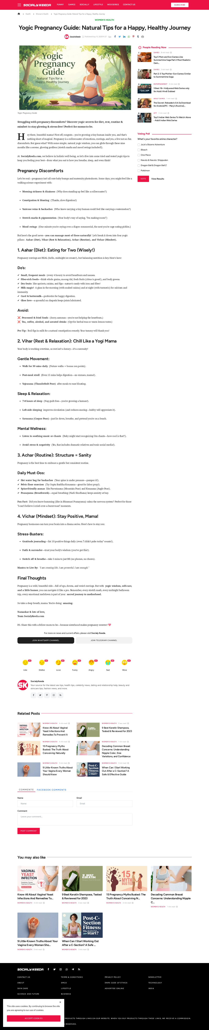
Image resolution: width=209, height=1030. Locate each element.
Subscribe (179, 5)
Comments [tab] (26, 789)
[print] (142, 36)
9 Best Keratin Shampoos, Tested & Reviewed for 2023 (117, 729)
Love (58, 670)
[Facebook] (115, 36)
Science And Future (28, 994)
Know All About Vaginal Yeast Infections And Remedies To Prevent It (55, 731)
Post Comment (29, 831)
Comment (22, 811)
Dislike (42, 670)
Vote (143, 179)
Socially (84, 4)
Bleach (144, 149)
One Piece (146, 155)
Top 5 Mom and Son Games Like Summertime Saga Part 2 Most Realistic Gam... (172, 60)
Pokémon (145, 170)
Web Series (113, 4)
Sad (108, 670)
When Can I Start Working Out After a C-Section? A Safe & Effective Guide (116, 771)
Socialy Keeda (98, 633)
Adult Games (159, 99)
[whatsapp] (129, 36)
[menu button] (20, 4)
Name (20, 798)
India (151, 988)
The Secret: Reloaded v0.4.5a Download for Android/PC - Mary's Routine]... (172, 104)
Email (79, 798)
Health (28, 14)
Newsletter (154, 977)
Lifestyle (98, 4)
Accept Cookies (34, 1018)
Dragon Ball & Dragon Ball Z (154, 165)
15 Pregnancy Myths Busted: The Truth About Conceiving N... (126, 896)
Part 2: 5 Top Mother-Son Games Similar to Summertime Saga (172, 75)
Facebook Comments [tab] (52, 790)
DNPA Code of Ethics (116, 983)
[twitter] (119, 36)
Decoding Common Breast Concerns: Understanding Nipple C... (171, 898)
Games (71, 4)
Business (66, 994)
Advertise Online (114, 988)
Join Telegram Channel (104, 640)
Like (25, 670)
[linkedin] (124, 36)
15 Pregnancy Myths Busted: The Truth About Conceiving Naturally (56, 749)
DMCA (64, 983)
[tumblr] (138, 36)
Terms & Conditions (72, 977)
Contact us (129, 4)
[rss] (79, 969)
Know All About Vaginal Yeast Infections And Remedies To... (35, 896)
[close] (60, 1002)
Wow (124, 670)
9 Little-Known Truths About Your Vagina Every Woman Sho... (37, 943)
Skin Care (22, 988)
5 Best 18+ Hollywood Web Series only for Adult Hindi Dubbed (171, 90)
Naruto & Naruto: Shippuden (154, 160)
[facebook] (33, 695)
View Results (157, 179)
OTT (155, 113)
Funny (60, 4)
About (20, 983)
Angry (91, 670)
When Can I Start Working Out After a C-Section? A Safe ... (80, 943)
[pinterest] (133, 36)
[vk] (66, 969)
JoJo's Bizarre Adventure (153, 144)
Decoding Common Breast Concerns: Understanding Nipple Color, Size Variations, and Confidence (116, 751)
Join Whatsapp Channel (45, 640)
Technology (155, 983)
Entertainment (160, 84)
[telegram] (73, 969)
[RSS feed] (60, 695)
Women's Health (42, 14)
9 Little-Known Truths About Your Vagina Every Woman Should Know (58, 771)
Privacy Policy (113, 977)
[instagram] (54, 695)
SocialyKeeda (37, 681)
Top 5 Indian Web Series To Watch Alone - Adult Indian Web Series (172, 119)
